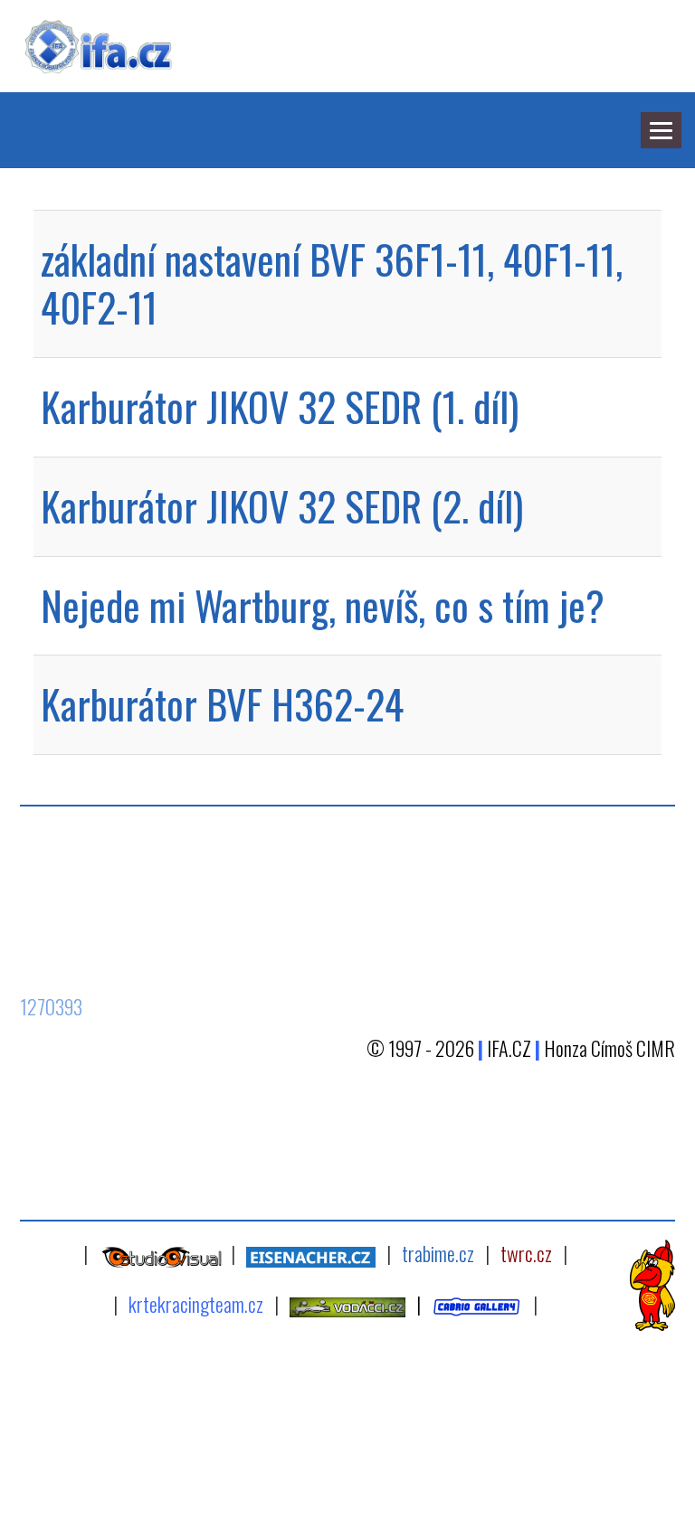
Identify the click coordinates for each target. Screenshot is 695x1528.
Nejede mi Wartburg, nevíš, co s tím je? (323, 605)
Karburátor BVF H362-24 (222, 703)
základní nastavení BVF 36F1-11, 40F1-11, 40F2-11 (332, 283)
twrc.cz (526, 1253)
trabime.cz (438, 1253)
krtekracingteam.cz (196, 1303)
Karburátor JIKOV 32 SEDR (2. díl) (282, 505)
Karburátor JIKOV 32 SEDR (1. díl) (280, 406)
